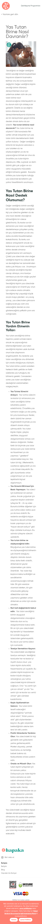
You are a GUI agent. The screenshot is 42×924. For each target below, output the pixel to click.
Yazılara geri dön (10, 14)
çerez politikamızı (25, 908)
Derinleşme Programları (30, 6)
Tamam (13, 919)
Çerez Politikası (25, 919)
